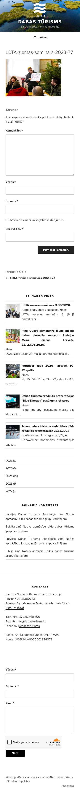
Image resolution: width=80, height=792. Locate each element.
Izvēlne (42, 37)
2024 (9, 476)
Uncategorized (49, 435)
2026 (9, 460)
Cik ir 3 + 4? (14, 229)
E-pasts (12, 201)
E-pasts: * (12, 686)
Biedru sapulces (47, 309)
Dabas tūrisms (40, 22)
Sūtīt (15, 753)
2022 (9, 491)
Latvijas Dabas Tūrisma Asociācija (31, 514)
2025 (9, 468)
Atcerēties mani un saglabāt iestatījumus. (37, 220)
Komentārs (14, 130)
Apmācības (29, 309)
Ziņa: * (10, 703)
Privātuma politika (19, 781)
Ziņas (63, 309)
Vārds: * (11, 669)
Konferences (30, 435)
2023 (9, 483)
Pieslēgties (67, 785)
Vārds (11, 182)
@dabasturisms (29, 626)
